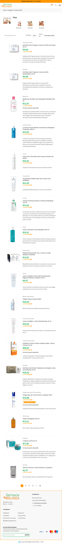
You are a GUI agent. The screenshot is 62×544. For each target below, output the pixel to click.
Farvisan (25, 465)
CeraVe (25, 198)
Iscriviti (27, 535)
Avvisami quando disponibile (30, 108)
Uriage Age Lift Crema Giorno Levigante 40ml (37, 395)
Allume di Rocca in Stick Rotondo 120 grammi (37, 467)
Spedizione (6, 513)
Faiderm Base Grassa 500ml (32, 299)
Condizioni (6, 515)
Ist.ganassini (26, 176)
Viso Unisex (41, 28)
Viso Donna (18, 28)
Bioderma (25, 96)
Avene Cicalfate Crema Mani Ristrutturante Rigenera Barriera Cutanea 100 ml (36, 277)
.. (36, 485)
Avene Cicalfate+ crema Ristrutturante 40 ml (37, 321)
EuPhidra (25, 69)
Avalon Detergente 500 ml (31, 419)
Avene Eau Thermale (28, 318)
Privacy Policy (22, 515)
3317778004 (37, 505)
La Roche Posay (27, 125)
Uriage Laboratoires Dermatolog (32, 392)
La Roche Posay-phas (28, 341)
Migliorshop (31, 542)
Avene (24, 154)
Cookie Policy (21, 518)
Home (4, 10)
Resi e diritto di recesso (9, 518)
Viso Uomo (30, 28)
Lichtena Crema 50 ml (30, 441)
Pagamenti (21, 513)
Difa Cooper (26, 416)
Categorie (10, 10)
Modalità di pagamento (9, 520)
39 (40, 485)
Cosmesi (16, 10)
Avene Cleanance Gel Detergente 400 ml (36, 229)
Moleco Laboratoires (28, 296)
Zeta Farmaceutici (28, 42)
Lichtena (25, 438)
